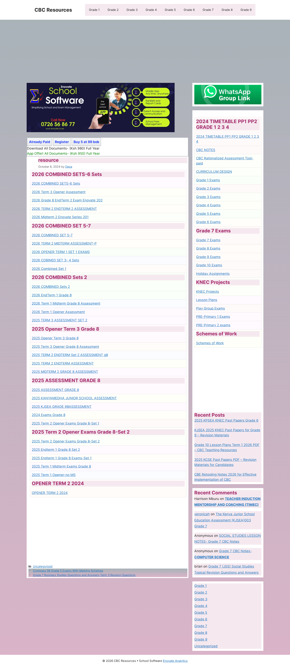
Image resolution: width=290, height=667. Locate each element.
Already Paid (39, 142)
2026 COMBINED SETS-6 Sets (56, 183)
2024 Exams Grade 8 (48, 415)
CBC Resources (53, 10)
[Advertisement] (145, 49)
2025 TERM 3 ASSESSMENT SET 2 (59, 320)
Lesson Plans (206, 300)
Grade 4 (151, 10)
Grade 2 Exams (208, 188)
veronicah (202, 514)
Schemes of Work (210, 343)
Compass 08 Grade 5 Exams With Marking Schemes (68, 570)
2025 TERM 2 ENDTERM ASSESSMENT (63, 363)
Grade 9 (246, 10)
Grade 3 (132, 10)
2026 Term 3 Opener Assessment (58, 192)
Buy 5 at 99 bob (86, 142)
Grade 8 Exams (208, 248)
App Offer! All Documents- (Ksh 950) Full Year (63, 153)
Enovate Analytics (175, 661)
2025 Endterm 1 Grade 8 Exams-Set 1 (62, 458)
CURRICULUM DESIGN (214, 172)
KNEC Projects (207, 292)
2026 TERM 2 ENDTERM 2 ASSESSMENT (64, 209)
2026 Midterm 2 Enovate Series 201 (60, 217)
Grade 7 (208, 10)
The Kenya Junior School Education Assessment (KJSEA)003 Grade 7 (224, 520)
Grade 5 (170, 10)
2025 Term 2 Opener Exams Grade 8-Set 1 (65, 423)
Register (62, 142)
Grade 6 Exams (208, 222)
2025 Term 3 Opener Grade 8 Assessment (65, 347)
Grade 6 (189, 10)
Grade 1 (94, 10)
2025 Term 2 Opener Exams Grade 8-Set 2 (66, 441)
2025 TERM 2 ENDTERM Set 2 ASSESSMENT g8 (70, 355)
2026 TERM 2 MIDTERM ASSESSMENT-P (64, 243)
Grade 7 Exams (208, 240)
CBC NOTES (205, 150)
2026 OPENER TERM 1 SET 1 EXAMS (61, 252)
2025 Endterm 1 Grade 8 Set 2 (56, 450)
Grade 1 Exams (208, 180)
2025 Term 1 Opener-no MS (54, 475)
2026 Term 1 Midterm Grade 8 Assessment (66, 303)
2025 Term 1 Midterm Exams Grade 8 (61, 466)
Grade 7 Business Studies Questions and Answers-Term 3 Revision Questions (84, 575)
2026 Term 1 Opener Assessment (58, 312)
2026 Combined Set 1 (49, 269)
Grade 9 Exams (208, 257)
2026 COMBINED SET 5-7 (52, 235)
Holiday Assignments (213, 274)
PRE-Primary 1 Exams (213, 317)
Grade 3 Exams (208, 197)
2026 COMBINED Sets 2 (51, 287)
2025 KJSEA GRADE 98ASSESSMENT (62, 407)
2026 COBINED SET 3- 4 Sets (55, 260)
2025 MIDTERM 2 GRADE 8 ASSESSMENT (65, 372)
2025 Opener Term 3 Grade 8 (55, 338)
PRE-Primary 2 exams (213, 325)
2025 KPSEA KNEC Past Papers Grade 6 (226, 420)
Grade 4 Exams (208, 205)
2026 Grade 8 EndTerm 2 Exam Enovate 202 (67, 200)
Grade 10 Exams (209, 265)
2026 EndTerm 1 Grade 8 (52, 295)
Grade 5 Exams (208, 214)
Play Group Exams (210, 308)
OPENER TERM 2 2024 (50, 493)
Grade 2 (113, 10)
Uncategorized (42, 566)
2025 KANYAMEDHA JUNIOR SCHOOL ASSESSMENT (74, 398)
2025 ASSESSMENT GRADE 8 (55, 390)
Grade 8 (227, 10)
